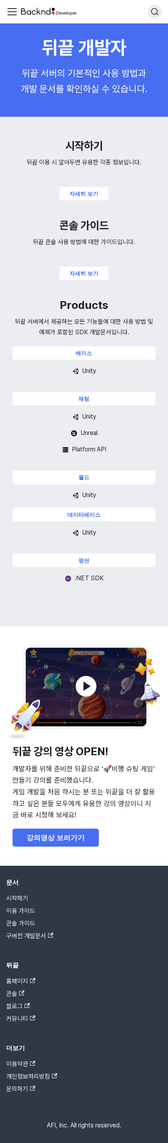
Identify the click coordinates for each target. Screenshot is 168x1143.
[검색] (155, 12)
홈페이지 (17, 981)
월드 (84, 477)
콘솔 (11, 993)
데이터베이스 (84, 515)
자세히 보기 (84, 194)
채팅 (84, 399)
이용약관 (17, 1064)
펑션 (84, 560)
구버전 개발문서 (26, 936)
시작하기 (17, 898)
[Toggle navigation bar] (12, 12)
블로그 (14, 1006)
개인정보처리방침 (28, 1076)
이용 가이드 (20, 911)
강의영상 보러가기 (56, 838)
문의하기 (17, 1089)
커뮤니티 (17, 1018)
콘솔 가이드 (20, 923)
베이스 (84, 353)
